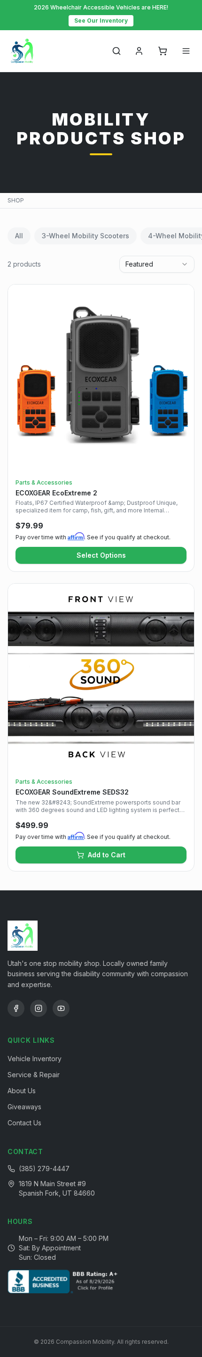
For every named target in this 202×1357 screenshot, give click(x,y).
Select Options (101, 555)
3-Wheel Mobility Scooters (85, 236)
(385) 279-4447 (44, 1168)
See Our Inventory (101, 20)
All (19, 236)
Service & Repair (34, 1075)
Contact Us (24, 1123)
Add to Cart (106, 855)
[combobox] (156, 264)
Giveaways (24, 1107)
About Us (22, 1091)
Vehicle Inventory (35, 1059)
